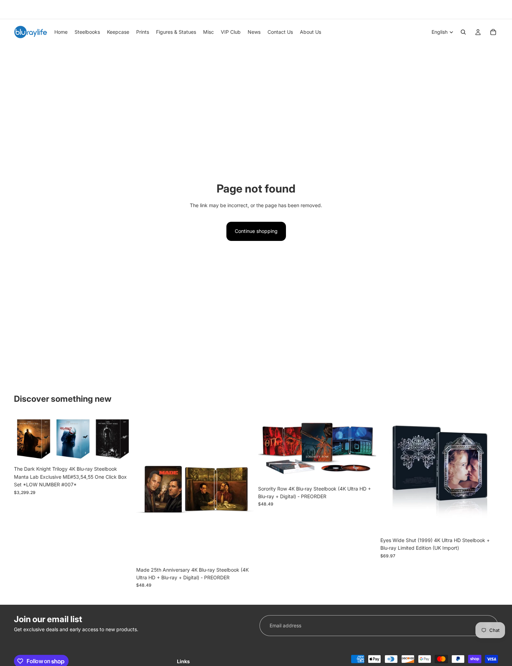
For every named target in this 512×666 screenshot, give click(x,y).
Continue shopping (256, 231)
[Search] (463, 32)
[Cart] (493, 32)
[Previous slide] (16, 9)
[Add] (121, 452)
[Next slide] (490, 9)
